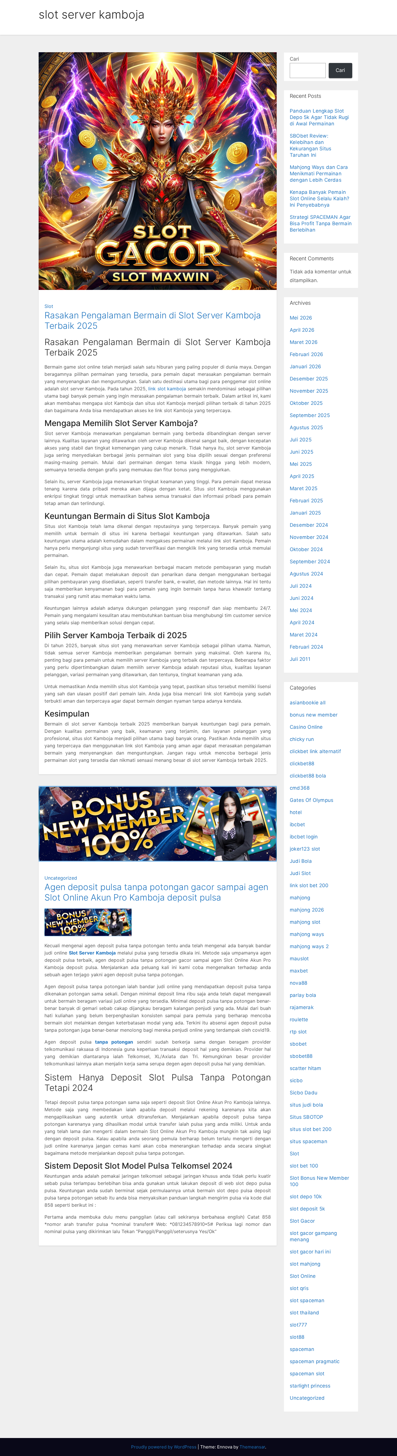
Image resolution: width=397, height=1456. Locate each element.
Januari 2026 (305, 366)
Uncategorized (60, 878)
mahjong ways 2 (309, 946)
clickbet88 (302, 763)
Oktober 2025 (306, 403)
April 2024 (302, 622)
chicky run (302, 739)
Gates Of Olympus (311, 800)
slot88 (297, 1337)
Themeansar (252, 1447)
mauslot (299, 958)
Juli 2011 (300, 659)
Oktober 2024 (306, 549)
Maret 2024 (304, 635)
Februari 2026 (306, 354)
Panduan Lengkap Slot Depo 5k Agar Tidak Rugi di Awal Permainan (319, 117)
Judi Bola (301, 861)
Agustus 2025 (306, 427)
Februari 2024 (306, 647)
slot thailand (304, 1313)
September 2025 (310, 415)
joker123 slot (305, 849)
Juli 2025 (301, 440)
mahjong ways (307, 934)
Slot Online (303, 1276)
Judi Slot (300, 873)
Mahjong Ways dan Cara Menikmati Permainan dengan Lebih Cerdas (319, 173)
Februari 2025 (306, 501)
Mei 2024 (301, 610)
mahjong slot (305, 922)
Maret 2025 (303, 488)
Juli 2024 (301, 586)
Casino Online (306, 727)
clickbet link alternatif (315, 751)
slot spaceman (307, 1300)
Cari (294, 59)
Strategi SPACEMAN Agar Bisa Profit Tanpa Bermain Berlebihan (321, 223)
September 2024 (310, 561)
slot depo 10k (306, 1196)
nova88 (298, 983)
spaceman (302, 1349)
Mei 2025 (301, 464)
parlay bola (303, 995)
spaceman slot (307, 1373)
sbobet (298, 1044)
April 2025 (302, 476)
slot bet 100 (304, 1166)
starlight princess (310, 1386)
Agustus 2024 (306, 574)
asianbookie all (308, 703)
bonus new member (313, 715)
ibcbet (297, 824)
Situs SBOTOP (306, 1117)
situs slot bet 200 (311, 1129)
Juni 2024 (302, 598)
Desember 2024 (309, 525)
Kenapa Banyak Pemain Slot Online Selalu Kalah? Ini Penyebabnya (319, 198)
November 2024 (309, 537)
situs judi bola (306, 1105)
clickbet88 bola (308, 776)
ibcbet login (304, 837)
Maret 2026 (304, 342)
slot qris (299, 1288)
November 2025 (309, 391)
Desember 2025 (309, 379)
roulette (299, 1019)
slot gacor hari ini (310, 1252)
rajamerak (302, 1007)
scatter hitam (305, 1068)
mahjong (300, 898)
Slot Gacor (302, 1221)
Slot (48, 306)
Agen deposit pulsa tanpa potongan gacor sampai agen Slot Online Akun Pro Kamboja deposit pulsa (156, 892)
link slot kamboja (167, 388)
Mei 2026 (301, 318)
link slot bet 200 (309, 885)
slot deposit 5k (307, 1209)
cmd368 (300, 788)
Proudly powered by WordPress (164, 1447)
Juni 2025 (301, 452)
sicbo (296, 1080)
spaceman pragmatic (315, 1361)
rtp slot (298, 1032)
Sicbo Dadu (303, 1093)
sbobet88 (301, 1056)
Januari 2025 (305, 513)
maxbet (299, 971)
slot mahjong (305, 1264)
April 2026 (302, 330)
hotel (296, 812)
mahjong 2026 (307, 910)
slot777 (298, 1325)
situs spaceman (308, 1141)
